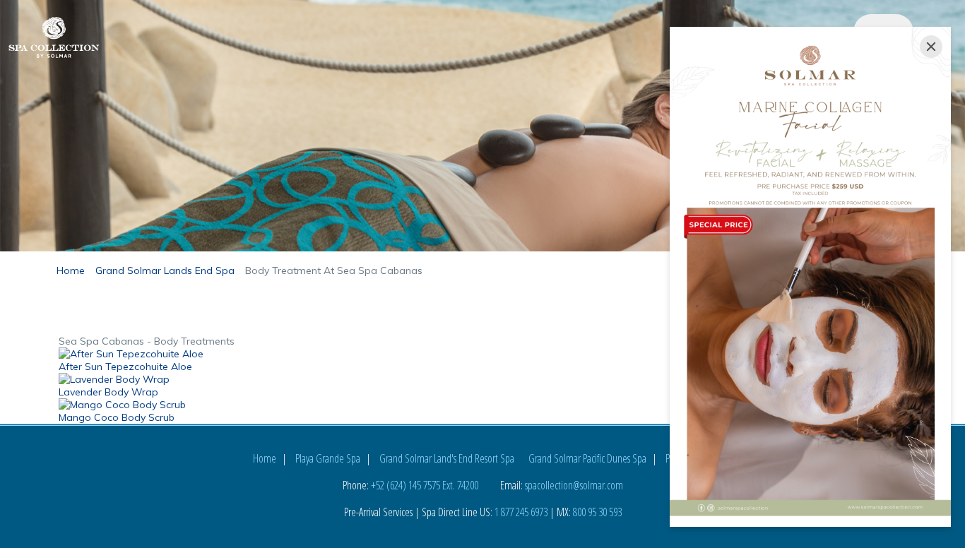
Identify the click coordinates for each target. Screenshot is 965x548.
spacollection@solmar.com (574, 485)
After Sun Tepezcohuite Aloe (125, 366)
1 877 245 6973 (521, 512)
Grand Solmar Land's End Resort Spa (446, 458)
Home (264, 458)
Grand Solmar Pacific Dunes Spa (587, 458)
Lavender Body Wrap (108, 392)
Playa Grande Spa (327, 458)
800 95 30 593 (597, 512)
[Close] (931, 46)
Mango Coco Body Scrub (116, 417)
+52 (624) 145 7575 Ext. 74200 (424, 485)
